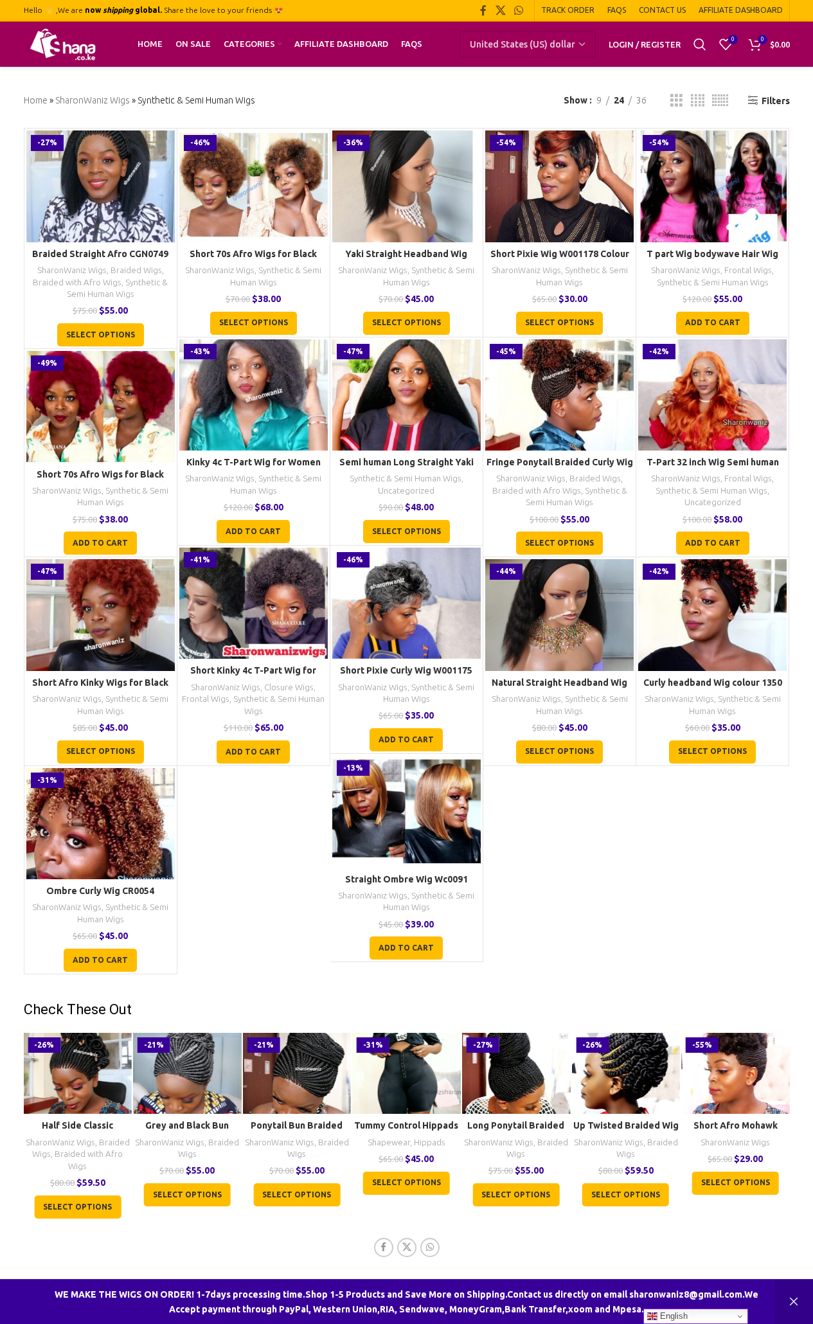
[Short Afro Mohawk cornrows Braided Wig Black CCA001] (735, 1073)
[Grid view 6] (720, 101)
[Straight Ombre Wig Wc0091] (406, 811)
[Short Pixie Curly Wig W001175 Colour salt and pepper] (406, 603)
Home (36, 100)
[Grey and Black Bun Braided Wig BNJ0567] (187, 1073)
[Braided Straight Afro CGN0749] (100, 186)
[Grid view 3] (676, 101)
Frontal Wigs (748, 270)
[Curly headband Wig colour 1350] (712, 614)
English (672, 1316)
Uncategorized (406, 491)
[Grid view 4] (697, 101)
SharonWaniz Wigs (92, 100)
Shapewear (389, 1142)
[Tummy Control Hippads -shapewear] (406, 1073)
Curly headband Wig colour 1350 (712, 682)
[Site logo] (63, 44)
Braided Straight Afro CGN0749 (100, 254)
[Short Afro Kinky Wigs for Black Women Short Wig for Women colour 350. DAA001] (100, 614)
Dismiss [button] (793, 1302)
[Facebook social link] (483, 10)
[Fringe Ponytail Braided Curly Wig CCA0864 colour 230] (559, 395)
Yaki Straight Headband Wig (406, 254)
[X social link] (500, 10)
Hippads (429, 1142)
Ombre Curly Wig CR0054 (100, 891)
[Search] (700, 44)
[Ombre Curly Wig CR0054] (100, 823)
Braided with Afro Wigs (77, 282)
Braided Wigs (136, 270)
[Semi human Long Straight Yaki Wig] (406, 395)
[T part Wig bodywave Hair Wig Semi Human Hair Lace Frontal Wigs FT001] (712, 186)
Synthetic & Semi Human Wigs (713, 282)
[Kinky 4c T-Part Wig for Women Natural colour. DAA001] (253, 395)
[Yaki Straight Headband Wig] (406, 186)
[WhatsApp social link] (518, 10)
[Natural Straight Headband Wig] (559, 614)
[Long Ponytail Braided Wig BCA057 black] (516, 1073)
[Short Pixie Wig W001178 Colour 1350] (559, 186)
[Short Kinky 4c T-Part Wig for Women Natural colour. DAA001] (253, 603)
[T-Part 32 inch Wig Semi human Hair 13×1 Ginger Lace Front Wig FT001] (712, 395)
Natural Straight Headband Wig (559, 682)
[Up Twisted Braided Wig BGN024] (625, 1073)
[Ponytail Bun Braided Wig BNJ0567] (297, 1073)
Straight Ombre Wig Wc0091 (406, 879)
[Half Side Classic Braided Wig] (77, 1073)
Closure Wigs (289, 687)
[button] (712, 323)
